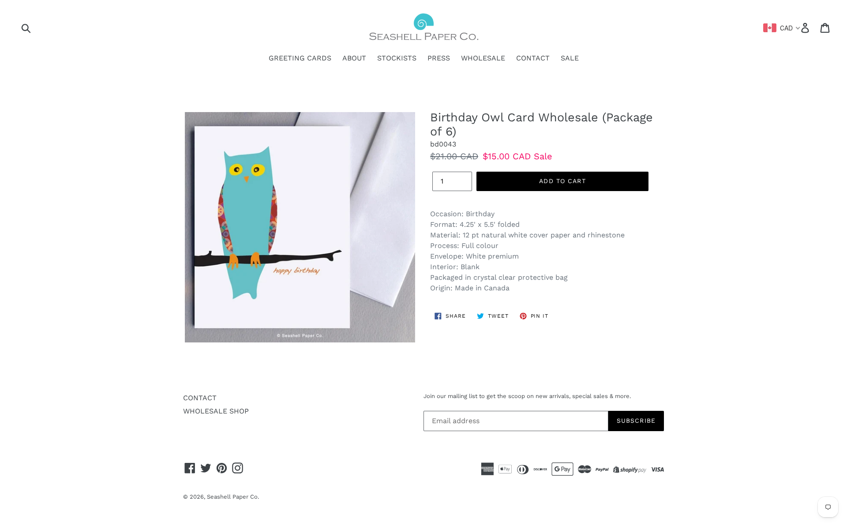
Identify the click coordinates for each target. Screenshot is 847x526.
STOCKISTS (396, 58)
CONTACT (533, 58)
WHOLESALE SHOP (216, 411)
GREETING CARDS (300, 58)
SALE (570, 58)
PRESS (438, 58)
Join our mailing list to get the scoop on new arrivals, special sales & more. (527, 396)
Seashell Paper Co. (233, 496)
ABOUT (354, 58)
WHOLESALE (483, 58)
